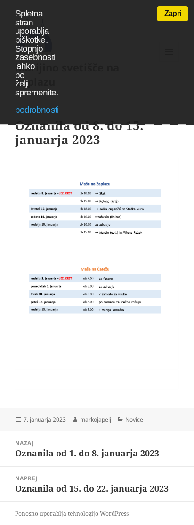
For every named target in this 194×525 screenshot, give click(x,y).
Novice (134, 419)
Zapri (172, 13)
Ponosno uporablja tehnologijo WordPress (72, 513)
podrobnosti (36, 110)
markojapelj (95, 419)
